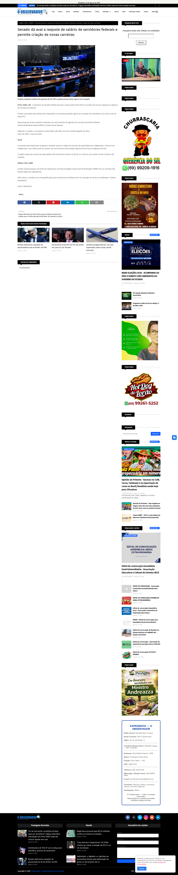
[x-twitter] (133, 817)
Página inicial (23, 23)
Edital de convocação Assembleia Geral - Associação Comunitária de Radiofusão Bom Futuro (145, 610)
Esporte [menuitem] (116, 11)
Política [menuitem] (60, 11)
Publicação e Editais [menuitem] (134, 11)
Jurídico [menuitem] (146, 11)
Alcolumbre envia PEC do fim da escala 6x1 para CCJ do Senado (68, 246)
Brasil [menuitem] (123, 11)
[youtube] (152, 817)
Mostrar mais (154, 234)
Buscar (141, 42)
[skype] (139, 817)
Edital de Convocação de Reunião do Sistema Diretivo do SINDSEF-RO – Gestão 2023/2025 (146, 632)
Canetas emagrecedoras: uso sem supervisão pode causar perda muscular (100, 247)
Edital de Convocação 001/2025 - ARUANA (145, 653)
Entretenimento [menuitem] (87, 11)
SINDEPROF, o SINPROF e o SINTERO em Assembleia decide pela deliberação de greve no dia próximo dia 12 (93, 859)
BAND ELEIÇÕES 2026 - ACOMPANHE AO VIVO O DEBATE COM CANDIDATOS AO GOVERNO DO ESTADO (140, 276)
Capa (132, 871)
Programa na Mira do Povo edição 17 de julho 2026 (146, 304)
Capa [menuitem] (53, 11)
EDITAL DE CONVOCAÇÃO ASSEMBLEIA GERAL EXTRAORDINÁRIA (146, 599)
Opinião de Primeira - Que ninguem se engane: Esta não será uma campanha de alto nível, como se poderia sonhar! (146, 506)
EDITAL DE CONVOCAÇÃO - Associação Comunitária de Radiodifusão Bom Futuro (146, 588)
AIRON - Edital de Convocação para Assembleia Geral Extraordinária (145, 621)
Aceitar (141, 869)
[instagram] (145, 817)
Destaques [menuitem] (76, 11)
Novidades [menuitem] (106, 11)
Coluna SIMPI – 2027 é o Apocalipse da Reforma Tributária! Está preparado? (146, 516)
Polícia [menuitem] (68, 11)
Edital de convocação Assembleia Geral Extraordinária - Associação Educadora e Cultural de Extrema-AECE (140, 569)
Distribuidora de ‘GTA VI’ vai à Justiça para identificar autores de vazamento (45, 849)
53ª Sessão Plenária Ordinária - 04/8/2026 (144, 294)
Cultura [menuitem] (97, 11)
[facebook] (127, 817)
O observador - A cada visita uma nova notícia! (47, 871)
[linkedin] (158, 817)
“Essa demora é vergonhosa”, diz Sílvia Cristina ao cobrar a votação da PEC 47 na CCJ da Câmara (94, 845)
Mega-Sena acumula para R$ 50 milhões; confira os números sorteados (93, 832)
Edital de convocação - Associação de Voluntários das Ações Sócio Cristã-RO (146, 643)
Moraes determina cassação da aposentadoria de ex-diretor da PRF (32, 246)
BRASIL (31, 23)
